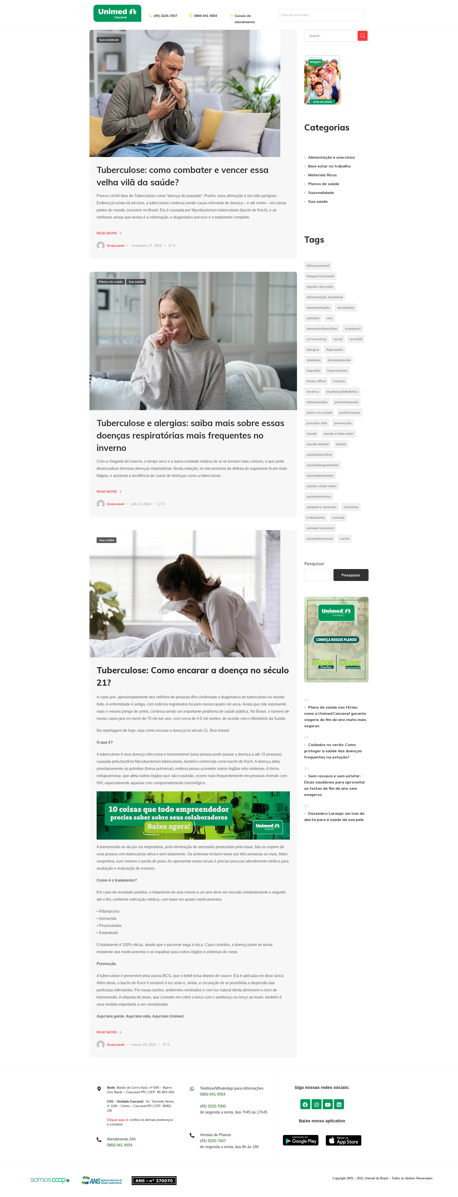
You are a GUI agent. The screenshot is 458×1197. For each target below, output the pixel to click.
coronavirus (316, 339)
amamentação (318, 307)
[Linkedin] (339, 1104)
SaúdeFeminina (319, 496)
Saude (312, 433)
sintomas (351, 507)
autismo (313, 318)
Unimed (338, 517)
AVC (330, 318)
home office (316, 381)
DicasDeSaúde (339, 360)
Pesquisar (314, 563)
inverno (313, 391)
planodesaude (346, 402)
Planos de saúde (111, 281)
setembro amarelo (321, 507)
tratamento (316, 517)
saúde (341, 444)
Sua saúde (136, 281)
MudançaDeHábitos (342, 391)
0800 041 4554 (205, 16)
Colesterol (353, 328)
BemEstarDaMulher (322, 328)
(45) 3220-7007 (213, 1141)
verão (344, 538)
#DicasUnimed (318, 265)
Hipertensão (337, 370)
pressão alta (317, 423)
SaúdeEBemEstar (320, 475)
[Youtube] (328, 1104)
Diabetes (314, 360)
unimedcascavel (320, 538)
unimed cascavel (320, 528)
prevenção (343, 423)
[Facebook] (305, 1104)
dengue (313, 349)
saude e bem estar (339, 433)
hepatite (313, 370)
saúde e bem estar (322, 486)
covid (337, 339)
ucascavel (115, 245)
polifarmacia (349, 412)
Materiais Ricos (322, 174)
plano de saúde (319, 412)
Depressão (334, 349)
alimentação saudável (325, 297)
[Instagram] (317, 1104)
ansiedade (345, 307)
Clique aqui (116, 1120)
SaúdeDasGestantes (322, 465)
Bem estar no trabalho (329, 166)
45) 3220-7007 (166, 16)
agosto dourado (320, 286)
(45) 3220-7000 (213, 1106)
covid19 (355, 339)
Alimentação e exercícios (331, 157)
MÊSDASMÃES (317, 402)
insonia (339, 381)
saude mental (318, 444)
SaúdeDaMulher (319, 454)
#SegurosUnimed (320, 276)
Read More (107, 233)
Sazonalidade (109, 40)
